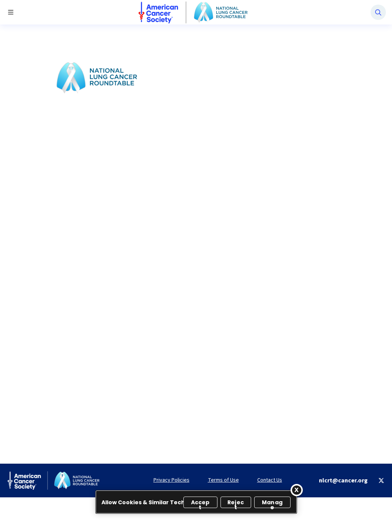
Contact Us (269, 480)
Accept (200, 503)
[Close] (297, 490)
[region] (196, 502)
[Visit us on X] (381, 480)
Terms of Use (223, 480)
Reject (235, 503)
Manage (272, 503)
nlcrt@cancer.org (343, 480)
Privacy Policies (171, 480)
